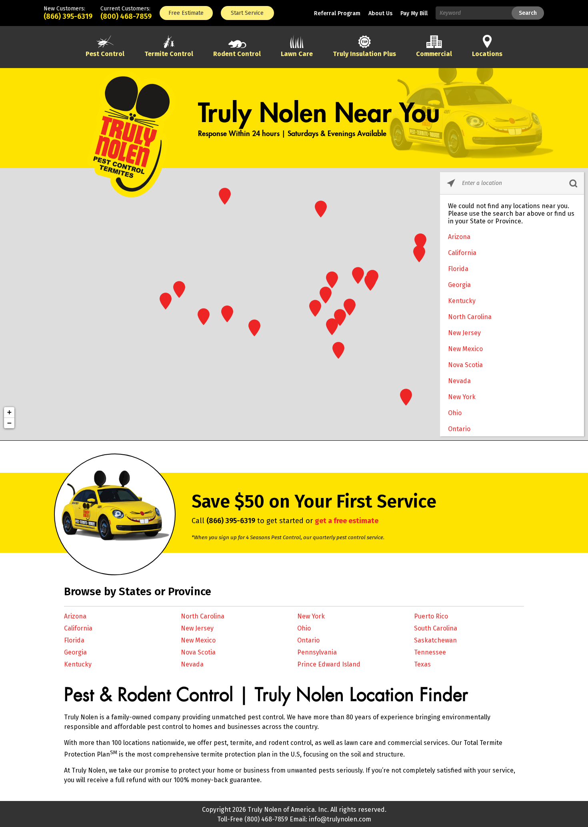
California (462, 253)
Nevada (459, 381)
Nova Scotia (465, 365)
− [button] (9, 423)
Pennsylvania (317, 652)
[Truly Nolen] (132, 195)
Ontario (459, 429)
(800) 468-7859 (126, 16)
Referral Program (337, 13)
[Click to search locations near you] (451, 183)
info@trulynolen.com (340, 819)
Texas (422, 664)
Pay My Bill (414, 13)
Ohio (455, 413)
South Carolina (435, 628)
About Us (380, 13)
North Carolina (470, 317)
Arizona (459, 237)
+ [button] (9, 412)
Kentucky (462, 301)
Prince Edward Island (328, 664)
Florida (458, 269)
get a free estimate (346, 520)
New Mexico (465, 349)
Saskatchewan (435, 640)
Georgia (459, 285)
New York (462, 397)
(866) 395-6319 (68, 16)
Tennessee (430, 652)
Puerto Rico (431, 616)
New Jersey (464, 333)
